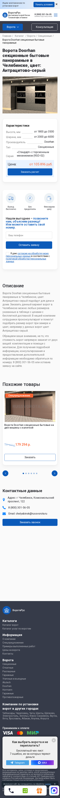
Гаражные (8, 675)
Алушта (44, 718)
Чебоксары (8, 713)
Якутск (53, 715)
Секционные (45, 36)
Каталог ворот (10, 625)
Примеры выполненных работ (18, 646)
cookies (48, 784)
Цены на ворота (11, 650)
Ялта (5, 718)
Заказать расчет (30, 172)
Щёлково (49, 713)
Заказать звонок (30, 522)
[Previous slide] (5, 473)
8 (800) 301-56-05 (43, 14)
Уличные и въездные (14, 678)
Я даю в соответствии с (28, 257)
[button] (23, 473)
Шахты (39, 713)
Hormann (7, 689)
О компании (9, 639)
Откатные (7, 667)
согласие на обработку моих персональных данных (27, 254)
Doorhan (7, 686)
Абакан (26, 718)
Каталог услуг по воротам (16, 628)
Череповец (22, 713)
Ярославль (15, 718)
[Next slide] (55, 473)
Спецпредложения (13, 642)
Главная (6, 36)
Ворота (31, 36)
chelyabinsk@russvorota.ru (31, 513)
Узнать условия (44, 4)
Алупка (35, 718)
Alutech (6, 682)
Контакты (7, 653)
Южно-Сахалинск (39, 715)
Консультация (44, 27)
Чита (32, 713)
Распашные (8, 671)
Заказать (30, 457)
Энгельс (23, 715)
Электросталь (10, 715)
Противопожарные (12, 697)
